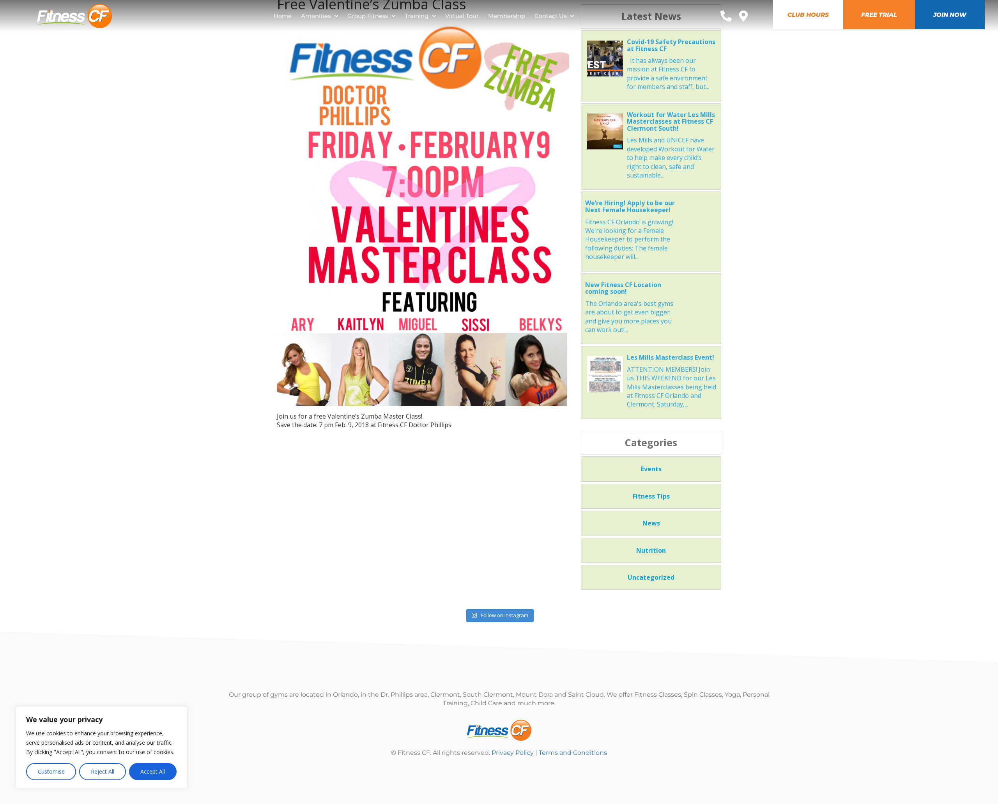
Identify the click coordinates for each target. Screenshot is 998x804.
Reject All (102, 771)
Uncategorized (651, 577)
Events (651, 469)
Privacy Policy (513, 752)
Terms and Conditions (573, 752)
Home (283, 16)
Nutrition (651, 550)
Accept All (152, 771)
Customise (51, 771)
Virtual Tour (462, 16)
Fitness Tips (651, 496)
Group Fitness (367, 16)
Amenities (316, 16)
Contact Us (550, 16)
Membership (506, 16)
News (651, 523)
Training (416, 16)
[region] (101, 747)
